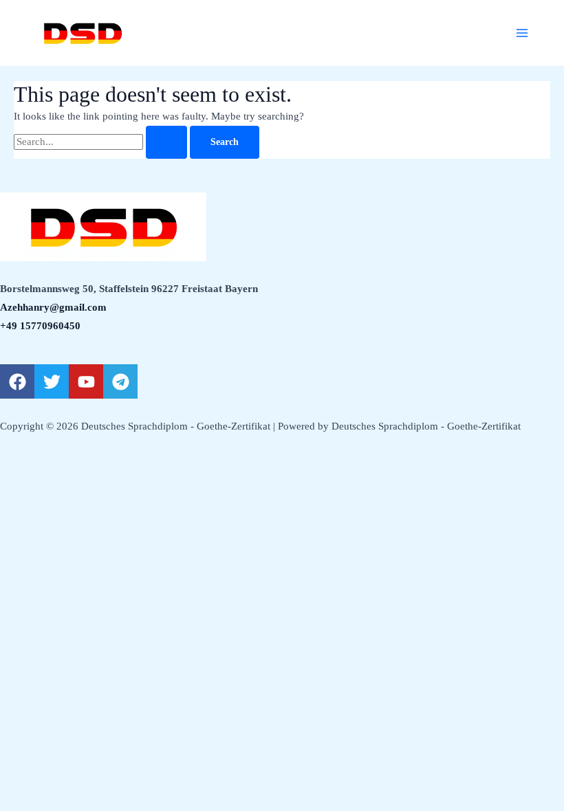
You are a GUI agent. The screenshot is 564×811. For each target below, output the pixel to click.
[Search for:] (102, 141)
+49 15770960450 (40, 325)
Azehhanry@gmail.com (53, 307)
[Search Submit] (166, 142)
